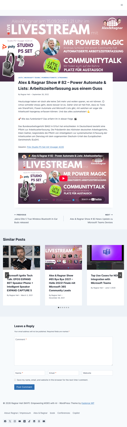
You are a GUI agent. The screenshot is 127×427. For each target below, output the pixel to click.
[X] (10, 421)
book (52, 413)
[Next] (120, 275)
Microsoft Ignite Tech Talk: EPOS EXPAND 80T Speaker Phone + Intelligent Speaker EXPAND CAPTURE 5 (20, 283)
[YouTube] (19, 421)
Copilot (76, 413)
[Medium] (24, 421)
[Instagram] (15, 421)
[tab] (58, 307)
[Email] (44, 421)
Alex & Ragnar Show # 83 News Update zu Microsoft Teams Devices (91, 219)
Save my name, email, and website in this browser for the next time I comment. (52, 380)
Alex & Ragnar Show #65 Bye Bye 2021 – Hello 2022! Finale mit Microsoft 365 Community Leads (62, 283)
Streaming (62, 78)
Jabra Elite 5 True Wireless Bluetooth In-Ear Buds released (36, 219)
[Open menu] (121, 5)
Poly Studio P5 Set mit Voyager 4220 (45, 147)
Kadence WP (87, 403)
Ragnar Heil (25, 94)
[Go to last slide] (7, 275)
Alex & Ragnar (40, 413)
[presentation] (21, 257)
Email (52, 373)
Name (19, 373)
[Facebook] (5, 421)
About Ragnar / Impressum (17, 413)
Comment (21, 339)
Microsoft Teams (32, 78)
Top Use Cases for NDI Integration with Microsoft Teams (104, 279)
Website (87, 373)
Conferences (63, 413)
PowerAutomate (49, 78)
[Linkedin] (34, 421)
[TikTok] (29, 421)
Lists (20, 78)
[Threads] (39, 421)
